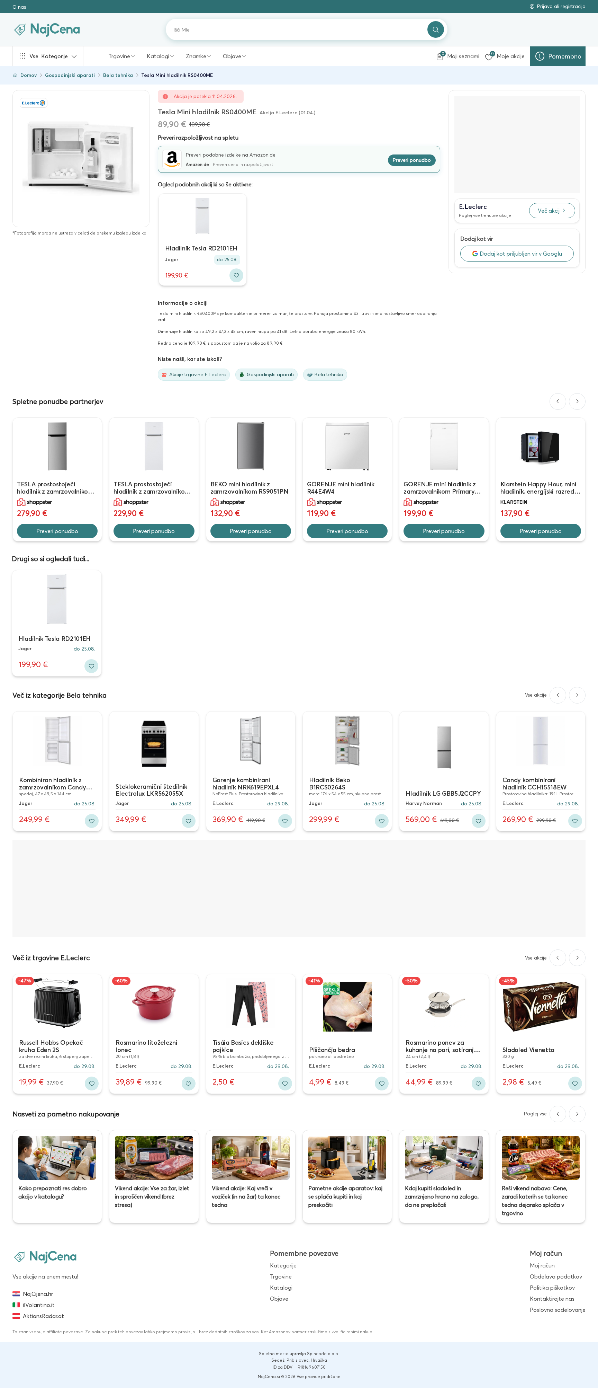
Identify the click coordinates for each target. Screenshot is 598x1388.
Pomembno (564, 56)
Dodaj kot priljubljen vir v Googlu (521, 253)
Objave (232, 56)
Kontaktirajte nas (552, 1298)
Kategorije (48, 56)
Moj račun (542, 1265)
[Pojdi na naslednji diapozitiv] (577, 401)
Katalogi (158, 56)
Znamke (196, 56)
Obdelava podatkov (556, 1276)
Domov (28, 75)
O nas (19, 7)
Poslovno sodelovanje (558, 1309)
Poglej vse (535, 1114)
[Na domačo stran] (45, 1256)
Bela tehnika (118, 75)
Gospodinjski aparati (70, 75)
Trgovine (119, 56)
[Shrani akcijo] (236, 275)
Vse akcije (536, 695)
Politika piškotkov (552, 1287)
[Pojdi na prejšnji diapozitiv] (558, 401)
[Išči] (435, 29)
